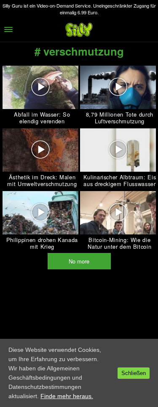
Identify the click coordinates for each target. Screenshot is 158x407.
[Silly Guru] (79, 29)
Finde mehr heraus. (66, 396)
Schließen (133, 373)
